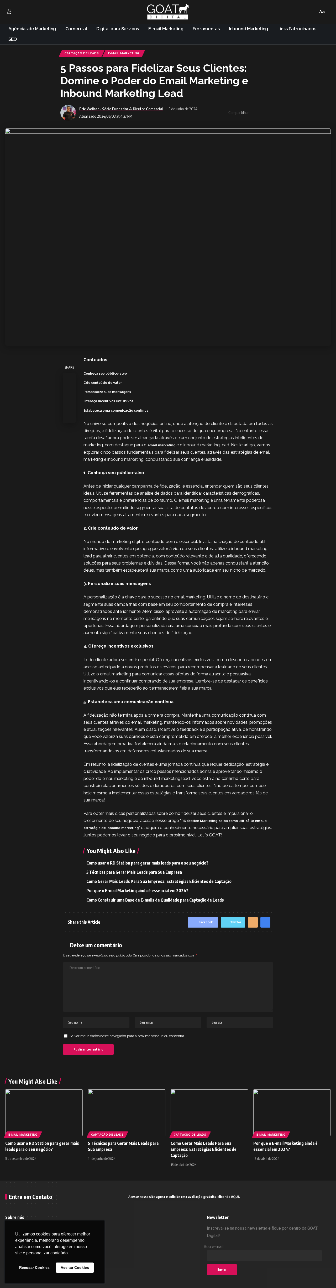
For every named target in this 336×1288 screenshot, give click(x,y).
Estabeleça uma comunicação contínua (116, 410)
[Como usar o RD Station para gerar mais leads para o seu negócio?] (44, 1112)
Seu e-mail (213, 1246)
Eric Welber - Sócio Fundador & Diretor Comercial (121, 108)
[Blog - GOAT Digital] (168, 12)
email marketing (161, 445)
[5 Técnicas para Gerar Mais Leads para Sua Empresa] (126, 1112)
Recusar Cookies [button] (34, 1267)
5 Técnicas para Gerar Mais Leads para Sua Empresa (134, 872)
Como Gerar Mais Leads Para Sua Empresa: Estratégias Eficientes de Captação (159, 881)
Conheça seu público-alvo (105, 373)
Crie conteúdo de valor (102, 382)
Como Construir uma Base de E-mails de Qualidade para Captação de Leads (155, 900)
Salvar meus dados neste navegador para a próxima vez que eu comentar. (127, 1036)
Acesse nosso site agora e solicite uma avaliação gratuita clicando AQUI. (184, 1197)
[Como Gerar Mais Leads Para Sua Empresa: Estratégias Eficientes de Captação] (209, 1112)
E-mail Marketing (123, 53)
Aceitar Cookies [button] (75, 1267)
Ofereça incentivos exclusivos (108, 401)
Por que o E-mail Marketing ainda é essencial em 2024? (137, 890)
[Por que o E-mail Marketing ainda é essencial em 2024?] (292, 1112)
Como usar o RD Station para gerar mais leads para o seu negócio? (147, 863)
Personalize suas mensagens (107, 392)
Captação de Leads (82, 53)
